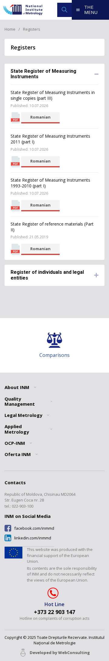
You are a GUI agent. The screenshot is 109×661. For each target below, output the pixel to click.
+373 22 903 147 (54, 612)
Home (10, 29)
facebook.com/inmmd (34, 528)
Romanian (40, 117)
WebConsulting (74, 652)
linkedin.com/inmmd (32, 538)
